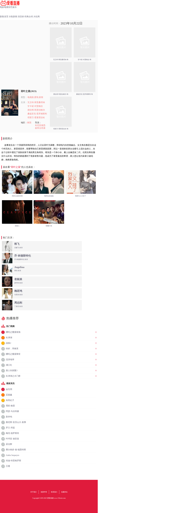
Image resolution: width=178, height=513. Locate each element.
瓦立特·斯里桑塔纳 (36, 102)
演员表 (21, 16)
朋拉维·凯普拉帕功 (36, 110)
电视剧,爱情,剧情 (35, 97)
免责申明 (44, 492)
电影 (2, 7)
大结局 (36, 16)
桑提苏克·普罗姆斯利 (37, 114)
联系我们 (54, 492)
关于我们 (33, 492)
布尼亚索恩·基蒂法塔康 (40, 126)
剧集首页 (4, 16)
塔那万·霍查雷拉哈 (36, 117)
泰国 (29, 122)
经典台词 (28, 16)
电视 (6, 7)
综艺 (10, 7)
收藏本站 (64, 492)
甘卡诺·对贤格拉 (35, 106)
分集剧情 (13, 16)
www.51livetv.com (60, 498)
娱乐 (15, 7)
